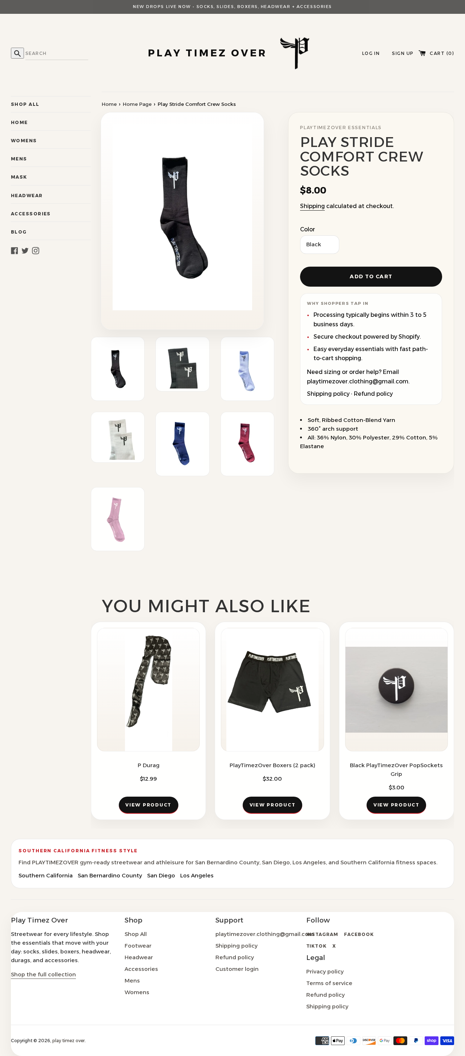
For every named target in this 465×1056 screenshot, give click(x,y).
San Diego (161, 875)
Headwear (139, 957)
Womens (137, 992)
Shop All (136, 934)
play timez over (68, 1040)
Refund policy (373, 393)
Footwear (138, 945)
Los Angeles (197, 875)
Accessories (141, 968)
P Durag (148, 765)
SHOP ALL (25, 104)
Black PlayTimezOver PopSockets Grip (396, 769)
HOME (19, 122)
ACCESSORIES (31, 213)
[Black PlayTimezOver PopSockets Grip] (396, 690)
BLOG (19, 232)
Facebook (359, 934)
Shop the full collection (43, 974)
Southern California (46, 875)
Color (307, 229)
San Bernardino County (110, 875)
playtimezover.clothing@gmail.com (264, 934)
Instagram (322, 934)
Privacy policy (325, 971)
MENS (19, 159)
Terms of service (329, 983)
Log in (371, 53)
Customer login (237, 968)
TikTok (316, 946)
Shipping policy (328, 393)
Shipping (312, 206)
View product (148, 805)
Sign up (402, 53)
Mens (132, 980)
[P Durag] (148, 690)
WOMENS (24, 140)
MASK (19, 177)
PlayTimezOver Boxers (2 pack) (272, 765)
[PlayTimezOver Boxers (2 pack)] (272, 690)
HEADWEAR (27, 195)
